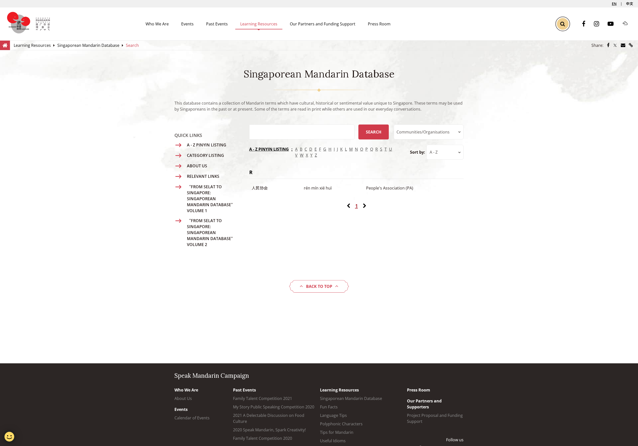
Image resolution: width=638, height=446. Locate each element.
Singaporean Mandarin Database (351, 398)
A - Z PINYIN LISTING (269, 149)
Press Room (379, 24)
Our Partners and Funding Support (322, 24)
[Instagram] (599, 24)
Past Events (217, 24)
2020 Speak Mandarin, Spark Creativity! (269, 430)
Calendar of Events (192, 418)
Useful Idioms (333, 441)
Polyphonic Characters (341, 424)
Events (187, 24)
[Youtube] (613, 24)
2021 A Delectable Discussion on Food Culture (268, 418)
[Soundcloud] (627, 23)
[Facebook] (586, 24)
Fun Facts (329, 407)
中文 (629, 3)
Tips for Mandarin (336, 432)
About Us (183, 398)
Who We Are (157, 24)
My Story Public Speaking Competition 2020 (273, 407)
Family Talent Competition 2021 (262, 398)
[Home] (5, 45)
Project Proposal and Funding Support (435, 418)
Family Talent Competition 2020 (262, 438)
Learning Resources (258, 24)
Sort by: (417, 152)
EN (614, 3)
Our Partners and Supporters (424, 404)
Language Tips (333, 415)
